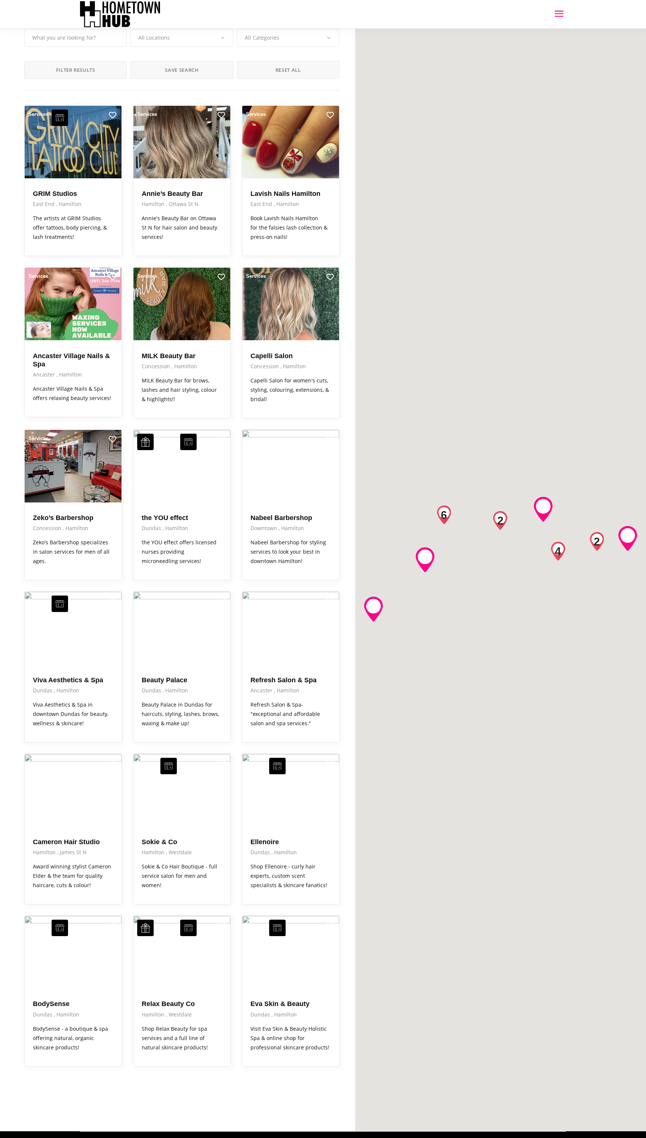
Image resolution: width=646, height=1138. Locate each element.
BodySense (51, 1004)
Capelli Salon (271, 356)
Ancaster (44, 374)
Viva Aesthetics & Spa (68, 680)
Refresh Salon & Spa (283, 680)
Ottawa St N (184, 203)
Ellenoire (264, 842)
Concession (157, 366)
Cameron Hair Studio (66, 842)
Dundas (152, 528)
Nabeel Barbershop (281, 518)
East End (44, 203)
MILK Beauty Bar (169, 356)
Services (38, 114)
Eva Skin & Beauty (280, 1004)
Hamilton (70, 203)
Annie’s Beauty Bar (172, 193)
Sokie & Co (159, 842)
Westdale (180, 852)
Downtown (264, 528)
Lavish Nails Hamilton (285, 193)
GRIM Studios (55, 193)
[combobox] (181, 38)
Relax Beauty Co (168, 1004)
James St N (73, 852)
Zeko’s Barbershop (63, 518)
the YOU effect (165, 518)
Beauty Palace (164, 680)
